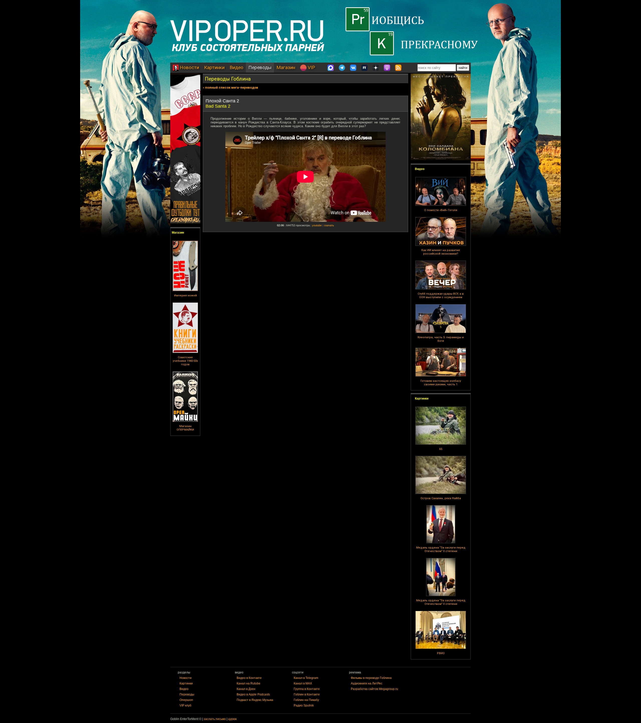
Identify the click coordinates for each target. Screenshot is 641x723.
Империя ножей (185, 295)
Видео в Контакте (249, 678)
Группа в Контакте (307, 689)
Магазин (285, 67)
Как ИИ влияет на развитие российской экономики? (440, 252)
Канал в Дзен (246, 689)
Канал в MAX (303, 683)
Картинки (214, 67)
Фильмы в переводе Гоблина (371, 678)
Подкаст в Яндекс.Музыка (255, 700)
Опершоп (186, 700)
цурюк (232, 719)
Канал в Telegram (306, 678)
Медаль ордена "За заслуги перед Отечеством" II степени (440, 549)
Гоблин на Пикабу (306, 700)
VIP (310, 67)
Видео (236, 67)
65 (440, 449)
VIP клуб (185, 705)
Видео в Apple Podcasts (253, 694)
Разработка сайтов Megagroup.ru (374, 689)
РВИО (441, 653)
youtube (317, 225)
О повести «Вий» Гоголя (440, 210)
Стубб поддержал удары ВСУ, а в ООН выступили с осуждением (441, 295)
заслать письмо (215, 719)
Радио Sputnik (304, 705)
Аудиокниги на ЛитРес (366, 683)
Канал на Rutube (248, 683)
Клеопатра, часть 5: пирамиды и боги (441, 339)
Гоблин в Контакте (307, 694)
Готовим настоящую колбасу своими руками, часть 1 (440, 382)
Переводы (259, 67)
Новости (189, 67)
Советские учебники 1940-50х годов (185, 361)
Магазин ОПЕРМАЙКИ (185, 428)
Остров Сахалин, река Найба (440, 498)
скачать (329, 225)
